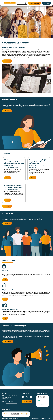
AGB (49, 418)
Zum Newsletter (27, 401)
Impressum (43, 418)
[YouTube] (31, 397)
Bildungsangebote (34, 3)
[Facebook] (23, 397)
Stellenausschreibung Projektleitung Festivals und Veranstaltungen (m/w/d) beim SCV (38, 161)
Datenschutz (35, 418)
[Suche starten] (26, 3)
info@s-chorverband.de (11, 403)
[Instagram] (27, 397)
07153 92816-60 (10, 401)
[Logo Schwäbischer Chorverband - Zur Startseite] (9, 3)
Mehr (7, 177)
